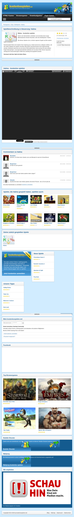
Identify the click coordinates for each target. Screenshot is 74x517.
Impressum (60, 513)
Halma (23, 24)
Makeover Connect (8, 300)
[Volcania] (49, 199)
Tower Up (5, 294)
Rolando (12, 180)
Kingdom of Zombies (8, 223)
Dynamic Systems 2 (39, 264)
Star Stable (6, 430)
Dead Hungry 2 (21, 223)
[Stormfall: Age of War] (19, 389)
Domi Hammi (61, 205)
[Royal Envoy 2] (63, 218)
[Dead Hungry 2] (22, 217)
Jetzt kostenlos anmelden (14, 273)
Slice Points (33, 223)
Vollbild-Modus (8, 71)
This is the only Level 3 (21, 205)
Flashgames (6, 24)
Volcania (46, 205)
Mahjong (6, 454)
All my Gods (6, 205)
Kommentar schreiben (63, 38)
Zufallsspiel (68, 71)
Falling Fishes (7, 287)
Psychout (36, 277)
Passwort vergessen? (9, 336)
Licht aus (30, 71)
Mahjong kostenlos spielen (13, 465)
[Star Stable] (19, 418)
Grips (12, 24)
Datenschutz (67, 513)
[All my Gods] (8, 199)
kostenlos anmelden (27, 184)
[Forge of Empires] (54, 389)
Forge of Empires (43, 401)
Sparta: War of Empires (44, 430)
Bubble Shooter (9, 438)
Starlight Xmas (48, 223)
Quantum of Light (38, 270)
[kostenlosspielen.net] (22, 8)
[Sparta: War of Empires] (54, 418)
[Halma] (8, 240)
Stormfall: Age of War (9, 401)
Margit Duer (13, 164)
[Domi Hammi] (63, 199)
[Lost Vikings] (36, 199)
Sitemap (53, 513)
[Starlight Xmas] (49, 217)
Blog (48, 513)
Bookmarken (57, 71)
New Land (6, 307)
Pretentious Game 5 (39, 257)
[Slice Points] (36, 217)
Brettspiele (17, 24)
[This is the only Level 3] (22, 199)
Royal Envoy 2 (62, 223)
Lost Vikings (33, 205)
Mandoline (13, 155)
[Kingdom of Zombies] (8, 217)
